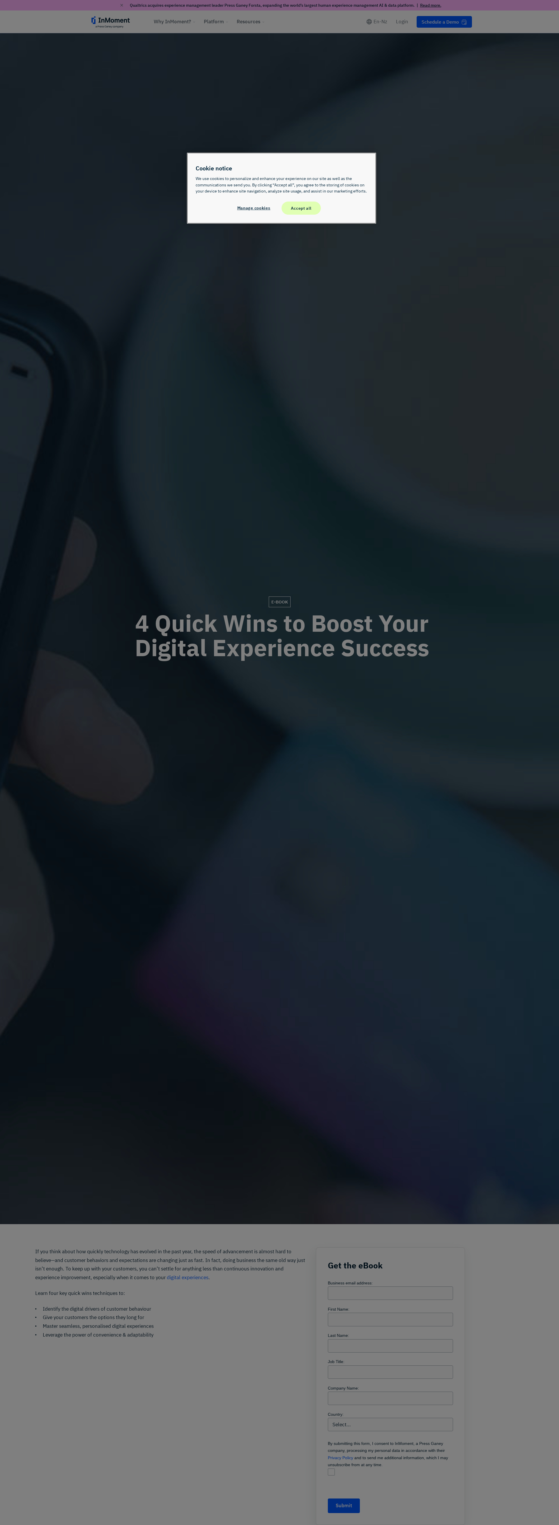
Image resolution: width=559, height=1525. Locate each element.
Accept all (301, 208)
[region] (281, 188)
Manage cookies (253, 207)
